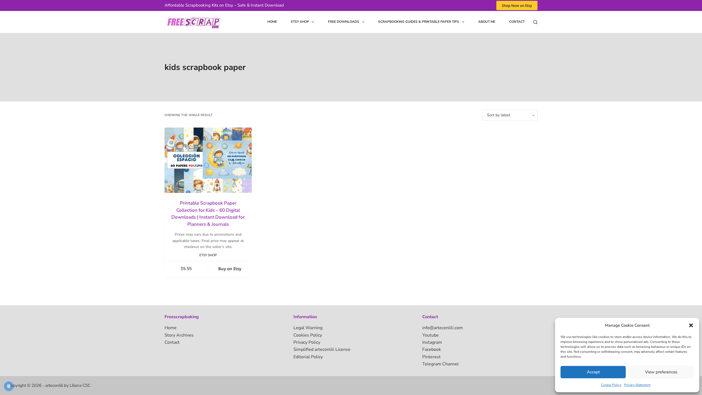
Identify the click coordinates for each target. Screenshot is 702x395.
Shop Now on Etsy (517, 5)
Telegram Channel (440, 364)
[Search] (535, 22)
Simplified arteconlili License (321, 349)
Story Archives (179, 335)
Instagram (432, 342)
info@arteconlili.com (442, 328)
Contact (517, 21)
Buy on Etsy (229, 268)
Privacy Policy (306, 342)
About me (486, 21)
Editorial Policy (308, 357)
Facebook (431, 349)
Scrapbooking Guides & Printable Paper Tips (418, 21)
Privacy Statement (637, 385)
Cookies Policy (307, 335)
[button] (691, 325)
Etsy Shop (300, 21)
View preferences (661, 372)
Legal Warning (307, 328)
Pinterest (431, 357)
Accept (593, 372)
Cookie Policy (611, 385)
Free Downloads (343, 21)
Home (272, 21)
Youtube (430, 335)
